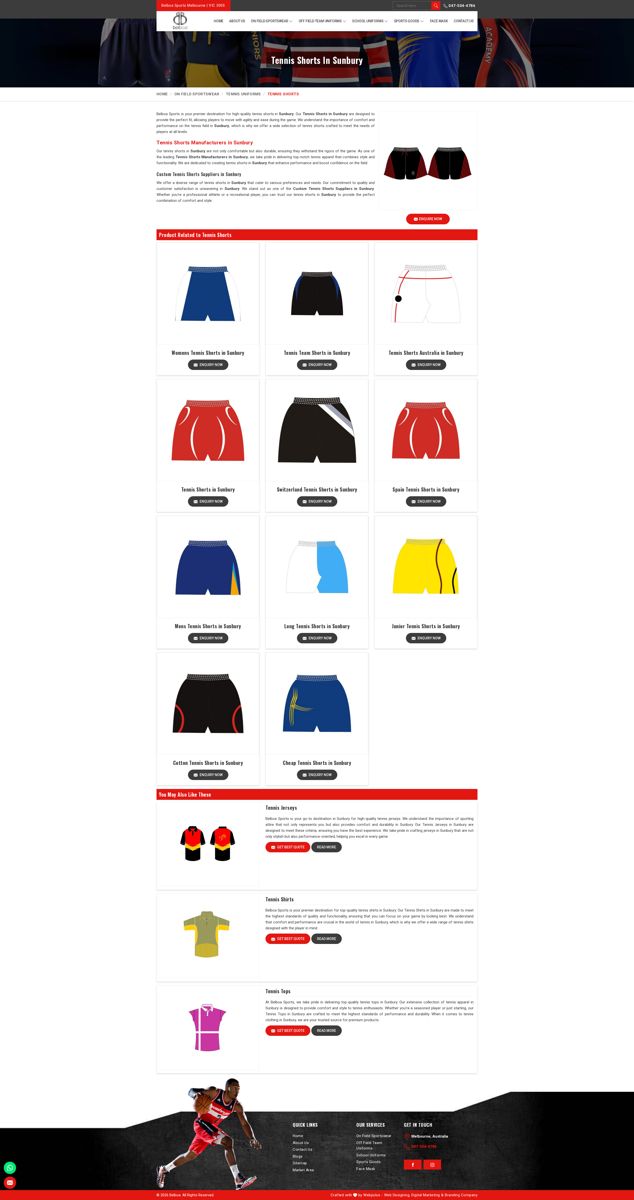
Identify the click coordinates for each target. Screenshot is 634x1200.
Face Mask (439, 21)
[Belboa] (179, 20)
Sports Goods (407, 21)
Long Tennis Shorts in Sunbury (317, 626)
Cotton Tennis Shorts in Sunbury (208, 763)
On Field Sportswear (269, 21)
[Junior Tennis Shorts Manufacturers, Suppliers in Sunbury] (426, 567)
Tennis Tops (278, 991)
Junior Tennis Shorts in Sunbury (426, 626)
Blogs (298, 1156)
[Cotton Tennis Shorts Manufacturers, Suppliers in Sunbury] (208, 703)
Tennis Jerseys (281, 807)
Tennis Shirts (279, 899)
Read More (326, 847)
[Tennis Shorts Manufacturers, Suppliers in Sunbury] (208, 430)
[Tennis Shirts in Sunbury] (208, 936)
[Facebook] (413, 1165)
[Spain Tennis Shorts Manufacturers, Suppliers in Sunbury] (426, 430)
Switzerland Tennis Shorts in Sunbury (317, 489)
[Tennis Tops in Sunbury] (208, 1028)
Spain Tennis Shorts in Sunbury (426, 489)
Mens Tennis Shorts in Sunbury (208, 626)
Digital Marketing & (427, 1195)
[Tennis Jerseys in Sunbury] (208, 844)
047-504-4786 (462, 5)
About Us (237, 21)
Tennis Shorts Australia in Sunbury (426, 353)
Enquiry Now (211, 365)
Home (218, 21)
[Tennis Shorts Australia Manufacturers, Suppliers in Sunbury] (426, 293)
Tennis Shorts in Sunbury (208, 489)
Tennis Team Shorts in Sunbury (317, 353)
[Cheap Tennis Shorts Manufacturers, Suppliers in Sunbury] (317, 703)
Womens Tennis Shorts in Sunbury (208, 353)
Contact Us (464, 21)
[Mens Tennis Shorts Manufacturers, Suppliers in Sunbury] (208, 567)
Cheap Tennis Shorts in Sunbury (317, 763)
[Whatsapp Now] (10, 1168)
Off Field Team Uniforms (320, 21)
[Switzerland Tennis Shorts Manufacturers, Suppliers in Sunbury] (317, 430)
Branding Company (461, 1195)
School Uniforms (367, 21)
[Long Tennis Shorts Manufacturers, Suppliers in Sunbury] (317, 567)
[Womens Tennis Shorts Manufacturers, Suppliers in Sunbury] (208, 293)
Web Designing (397, 1195)
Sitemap (300, 1163)
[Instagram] (432, 1165)
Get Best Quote (290, 847)
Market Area (303, 1170)
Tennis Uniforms (243, 94)
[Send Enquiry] (10, 1182)
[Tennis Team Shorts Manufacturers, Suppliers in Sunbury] (317, 293)
